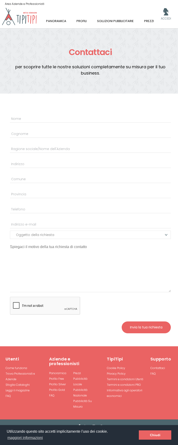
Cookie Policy (116, 368)
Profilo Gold (57, 390)
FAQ (8, 396)
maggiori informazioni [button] (25, 438)
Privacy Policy (116, 374)
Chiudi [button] (155, 435)
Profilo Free (56, 379)
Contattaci (157, 368)
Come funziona (16, 368)
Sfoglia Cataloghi (18, 385)
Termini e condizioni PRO (124, 385)
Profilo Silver (57, 384)
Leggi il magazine (18, 390)
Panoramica (57, 373)
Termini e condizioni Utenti (125, 379)
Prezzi (77, 373)
